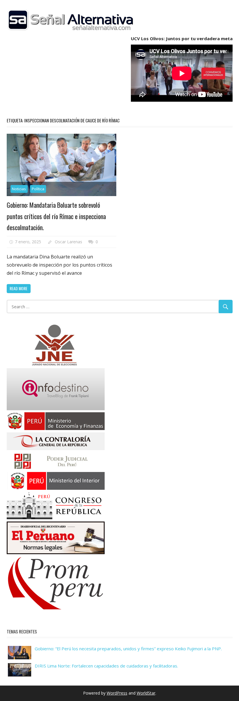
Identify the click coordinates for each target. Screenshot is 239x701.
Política (38, 188)
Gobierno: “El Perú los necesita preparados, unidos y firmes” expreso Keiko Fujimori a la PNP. (128, 648)
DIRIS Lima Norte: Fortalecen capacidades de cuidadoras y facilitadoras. (106, 666)
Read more (18, 288)
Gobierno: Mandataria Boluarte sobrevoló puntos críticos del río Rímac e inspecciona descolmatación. (56, 216)
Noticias (19, 188)
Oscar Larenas (68, 241)
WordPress (117, 693)
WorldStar (146, 693)
